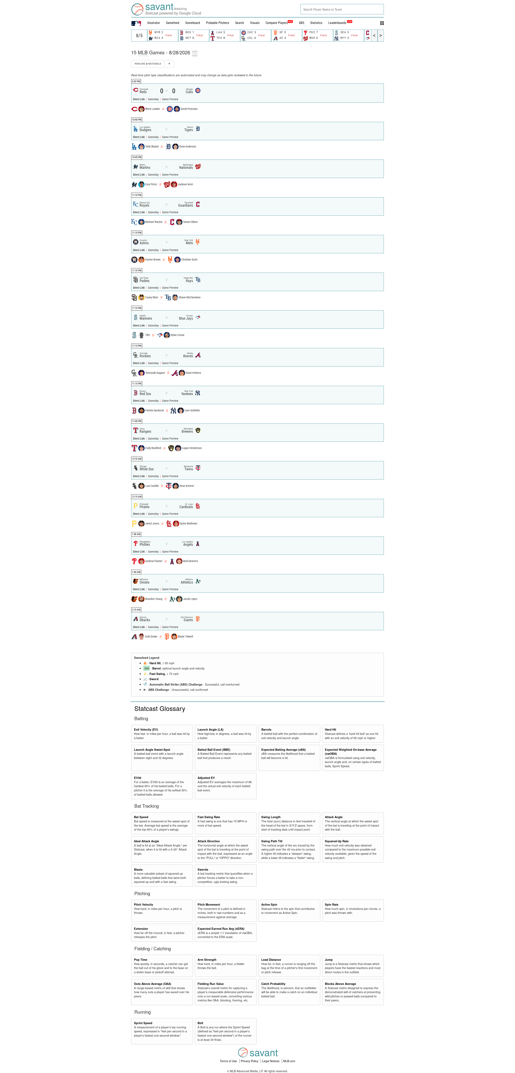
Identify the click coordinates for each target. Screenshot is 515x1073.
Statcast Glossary (159, 708)
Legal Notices (271, 1061)
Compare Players (277, 23)
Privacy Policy (250, 1061)
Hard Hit (155, 663)
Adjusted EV (206, 778)
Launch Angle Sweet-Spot (152, 750)
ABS (301, 23)
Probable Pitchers (217, 23)
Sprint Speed (143, 1023)
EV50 (137, 778)
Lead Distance (271, 960)
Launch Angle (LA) (211, 729)
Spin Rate (331, 904)
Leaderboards (340, 23)
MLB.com (289, 1061)
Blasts (138, 869)
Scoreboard (192, 23)
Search (239, 23)
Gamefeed (172, 23)
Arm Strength (207, 960)
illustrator (153, 23)
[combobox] (342, 9)
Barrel (156, 668)
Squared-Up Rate (337, 841)
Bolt (200, 1023)
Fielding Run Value (211, 984)
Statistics (316, 23)
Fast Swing (157, 674)
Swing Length (271, 817)
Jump (329, 960)
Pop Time (140, 960)
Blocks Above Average (340, 984)
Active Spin (269, 904)
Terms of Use (229, 1061)
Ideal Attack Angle (146, 841)
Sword (154, 679)
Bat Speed (141, 817)
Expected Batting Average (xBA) (283, 750)
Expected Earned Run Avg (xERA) (221, 929)
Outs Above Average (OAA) (152, 984)
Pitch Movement (209, 904)
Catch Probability (273, 984)
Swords (203, 869)
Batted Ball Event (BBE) (214, 750)
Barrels (266, 729)
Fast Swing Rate (209, 817)
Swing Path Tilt (271, 841)
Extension (141, 929)
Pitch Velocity (143, 904)
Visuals (255, 23)
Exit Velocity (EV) (146, 729)
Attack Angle (334, 817)
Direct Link (139, 99)
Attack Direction (209, 841)
